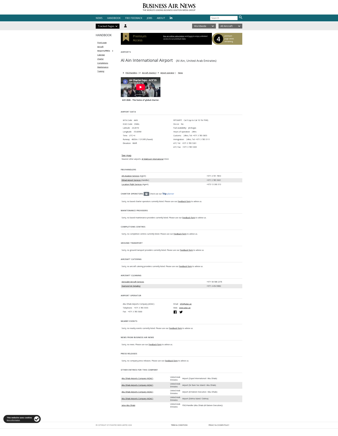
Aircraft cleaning (149, 73)
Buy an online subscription (174, 36)
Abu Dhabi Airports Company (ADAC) (137, 378)
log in (191, 36)
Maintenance (102, 67)
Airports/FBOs (103, 51)
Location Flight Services (132, 184)
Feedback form (184, 201)
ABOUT (161, 18)
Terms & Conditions (179, 425)
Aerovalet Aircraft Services (133, 282)
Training (100, 71)
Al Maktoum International (152, 159)
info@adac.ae (186, 304)
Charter (100, 59)
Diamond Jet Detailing (131, 286)
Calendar (101, 55)
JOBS (149, 18)
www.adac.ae (185, 308)
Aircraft (100, 46)
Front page (102, 42)
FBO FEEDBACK (133, 18)
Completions (102, 63)
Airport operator (167, 73)
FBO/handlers (131, 73)
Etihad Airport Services (131, 180)
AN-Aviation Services (130, 176)
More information (13, 420)
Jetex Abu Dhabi (128, 405)
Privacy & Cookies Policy (219, 425)
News (180, 73)
